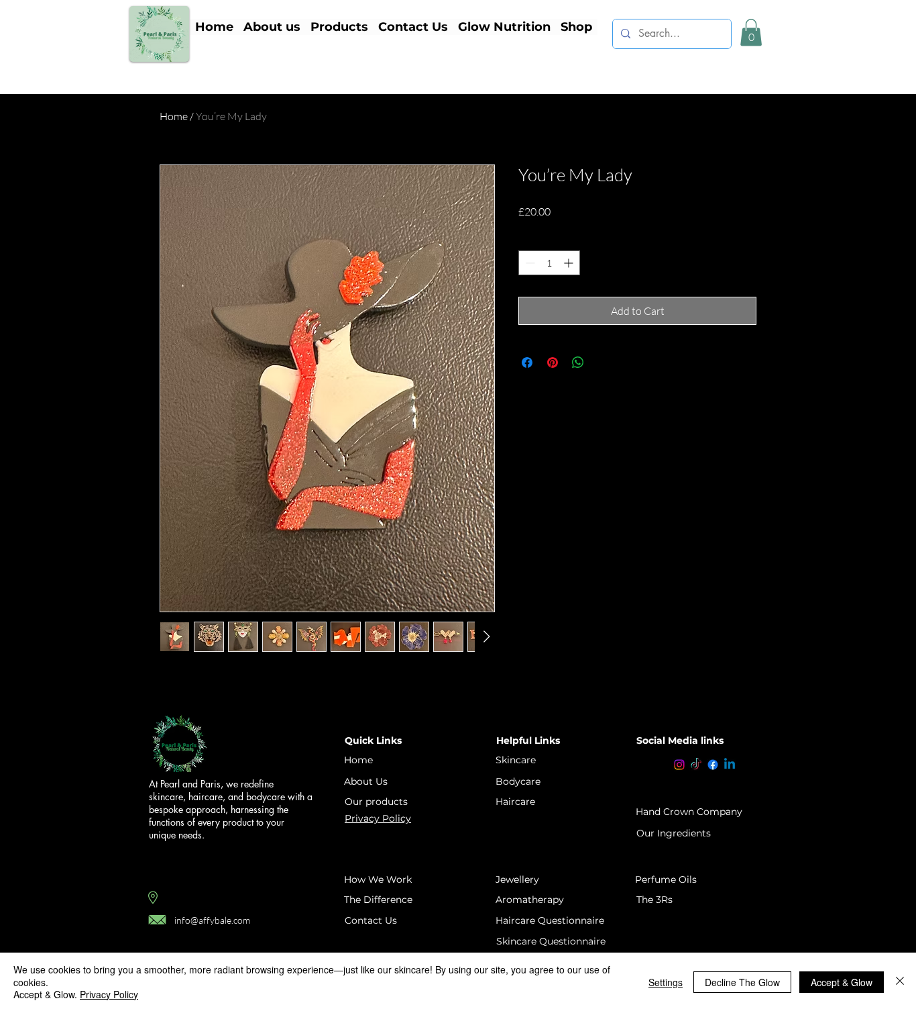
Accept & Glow (841, 982)
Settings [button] (665, 982)
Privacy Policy (109, 994)
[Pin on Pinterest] (553, 362)
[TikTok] (696, 764)
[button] (339, 27)
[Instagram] (679, 764)
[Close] (900, 981)
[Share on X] (603, 362)
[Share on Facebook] (527, 362)
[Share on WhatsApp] (578, 362)
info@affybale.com (212, 920)
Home (174, 116)
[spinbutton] (549, 263)
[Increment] (569, 263)
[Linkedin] (729, 764)
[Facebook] (713, 764)
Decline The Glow (742, 982)
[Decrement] (528, 263)
